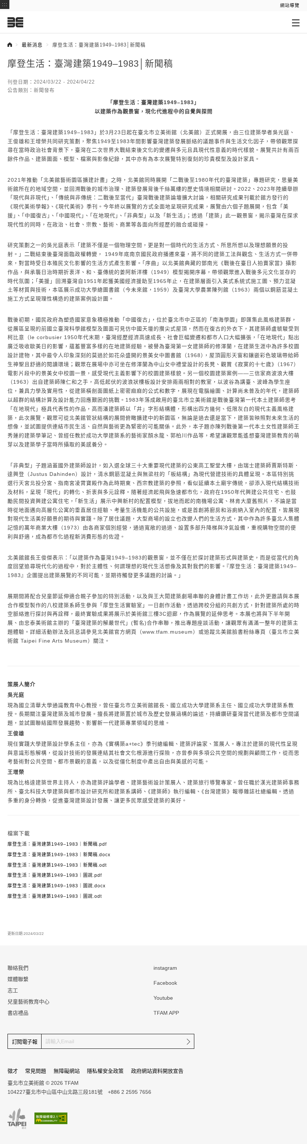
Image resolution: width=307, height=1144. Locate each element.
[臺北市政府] (16, 1118)
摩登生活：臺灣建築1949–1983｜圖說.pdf (54, 875)
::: (4, 4)
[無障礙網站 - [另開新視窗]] (50, 1118)
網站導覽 (290, 5)
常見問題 (35, 1071)
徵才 (12, 1071)
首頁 (9, 44)
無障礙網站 (67, 1071)
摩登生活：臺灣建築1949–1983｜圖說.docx (56, 885)
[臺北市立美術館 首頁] (15, 22)
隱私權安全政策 (105, 1071)
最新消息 (32, 45)
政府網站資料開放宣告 (157, 1071)
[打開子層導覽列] (296, 22)
